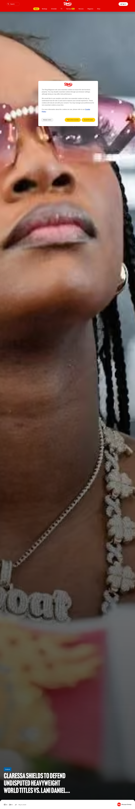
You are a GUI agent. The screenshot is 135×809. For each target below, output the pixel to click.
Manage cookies (47, 119)
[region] (68, 103)
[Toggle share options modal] (16, 805)
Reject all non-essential (73, 119)
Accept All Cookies (88, 119)
